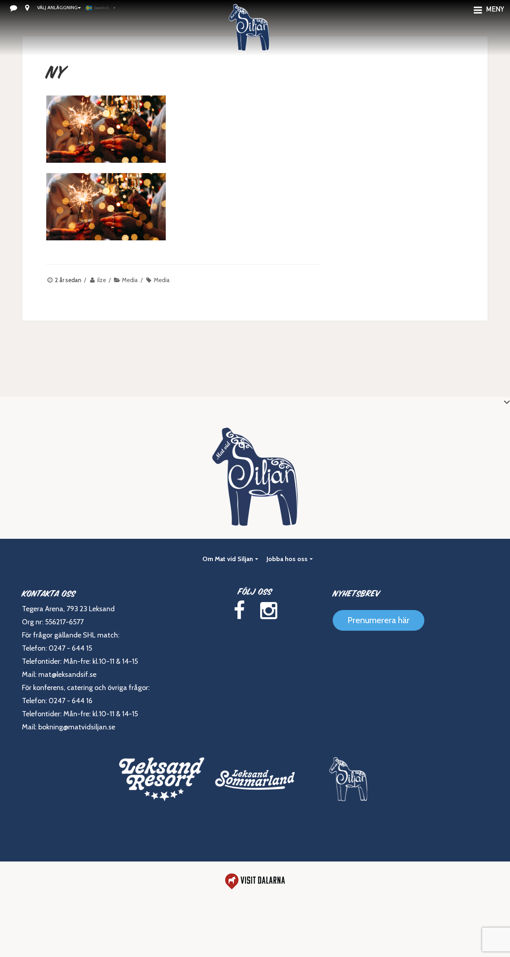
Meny (495, 10)
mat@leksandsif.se (67, 674)
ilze (101, 280)
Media (130, 280)
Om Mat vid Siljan (227, 559)
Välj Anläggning (57, 7)
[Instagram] (268, 610)
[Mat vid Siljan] (249, 38)
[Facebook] (239, 610)
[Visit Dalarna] (255, 881)
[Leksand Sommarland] (255, 779)
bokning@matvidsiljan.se (76, 727)
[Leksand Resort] (161, 779)
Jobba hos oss (287, 559)
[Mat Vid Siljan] (348, 779)
